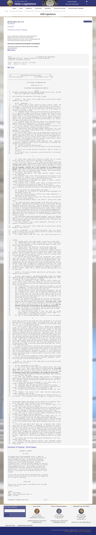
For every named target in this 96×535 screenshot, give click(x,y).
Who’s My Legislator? (72, 4)
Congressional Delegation (24, 525)
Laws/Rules (48, 8)
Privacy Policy (78, 531)
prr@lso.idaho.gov (37, 522)
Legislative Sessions (59, 8)
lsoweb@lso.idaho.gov (85, 522)
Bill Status (12, 23)
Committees (29, 8)
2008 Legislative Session (32, 11)
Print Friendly (87, 21)
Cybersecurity (87, 531)
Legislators (38, 8)
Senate (14, 8)
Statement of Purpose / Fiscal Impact (18, 29)
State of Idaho (72, 1)
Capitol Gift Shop (10, 525)
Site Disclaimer (69, 531)
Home (6, 11)
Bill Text (12, 26)
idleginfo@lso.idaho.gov (60, 522)
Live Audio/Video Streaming (75, 8)
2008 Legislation (47, 11)
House (21, 8)
